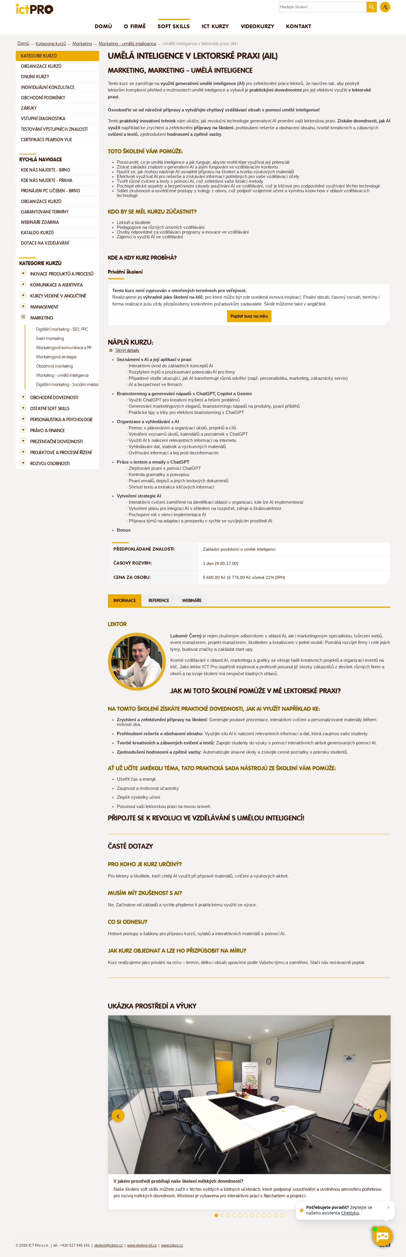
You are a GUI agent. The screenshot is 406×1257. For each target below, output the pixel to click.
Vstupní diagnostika (43, 118)
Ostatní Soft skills (49, 408)
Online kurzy (35, 76)
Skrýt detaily (127, 350)
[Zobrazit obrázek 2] (222, 1215)
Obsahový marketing (54, 366)
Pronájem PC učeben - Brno (50, 190)
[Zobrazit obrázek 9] (264, 1215)
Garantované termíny (45, 212)
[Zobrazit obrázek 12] (282, 1215)
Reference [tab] (159, 600)
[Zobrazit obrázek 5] (240, 1215)
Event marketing (50, 338)
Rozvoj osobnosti (50, 463)
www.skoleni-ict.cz (142, 1245)
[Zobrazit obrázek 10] (270, 1215)
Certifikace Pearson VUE (46, 139)
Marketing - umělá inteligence (127, 43)
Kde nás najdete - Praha (47, 180)
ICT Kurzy (215, 26)
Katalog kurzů (37, 232)
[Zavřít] (388, 1207)
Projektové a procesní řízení (61, 452)
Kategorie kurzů (51, 43)
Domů (103, 26)
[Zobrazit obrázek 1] (216, 1215)
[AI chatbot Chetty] (382, 1236)
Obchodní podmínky (43, 97)
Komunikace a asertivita (56, 285)
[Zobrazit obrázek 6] (246, 1215)
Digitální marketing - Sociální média (67, 384)
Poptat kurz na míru (249, 316)
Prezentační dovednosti (56, 441)
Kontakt (298, 26)
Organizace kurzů (41, 66)
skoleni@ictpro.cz (108, 1245)
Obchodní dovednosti (54, 397)
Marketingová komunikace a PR (63, 348)
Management (44, 307)
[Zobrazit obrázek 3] (228, 1215)
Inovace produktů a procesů (61, 274)
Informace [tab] (125, 600)
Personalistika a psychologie (61, 419)
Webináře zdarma (40, 222)
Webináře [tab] (192, 600)
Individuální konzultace (48, 87)
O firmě (135, 26)
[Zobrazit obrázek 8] (258, 1215)
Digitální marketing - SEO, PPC (62, 329)
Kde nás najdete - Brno (45, 170)
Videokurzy (258, 26)
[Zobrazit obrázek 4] (234, 1215)
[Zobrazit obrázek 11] (276, 1215)
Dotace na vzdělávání (45, 243)
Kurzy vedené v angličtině (58, 296)
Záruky (29, 108)
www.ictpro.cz (172, 1245)
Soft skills (174, 26)
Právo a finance (47, 430)
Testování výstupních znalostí (54, 129)
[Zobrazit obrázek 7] (252, 1215)
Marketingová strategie (56, 357)
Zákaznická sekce (385, 7)
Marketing (82, 43)
